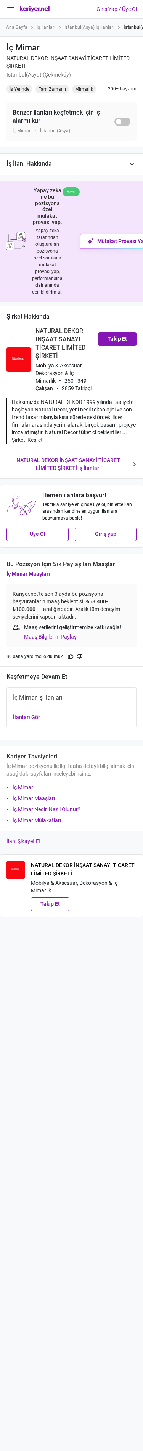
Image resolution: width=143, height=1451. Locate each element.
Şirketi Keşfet (27, 440)
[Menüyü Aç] (10, 9)
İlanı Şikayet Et (23, 841)
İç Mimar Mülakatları (37, 820)
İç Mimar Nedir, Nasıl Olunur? (46, 809)
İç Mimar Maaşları (28, 574)
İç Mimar (23, 787)
